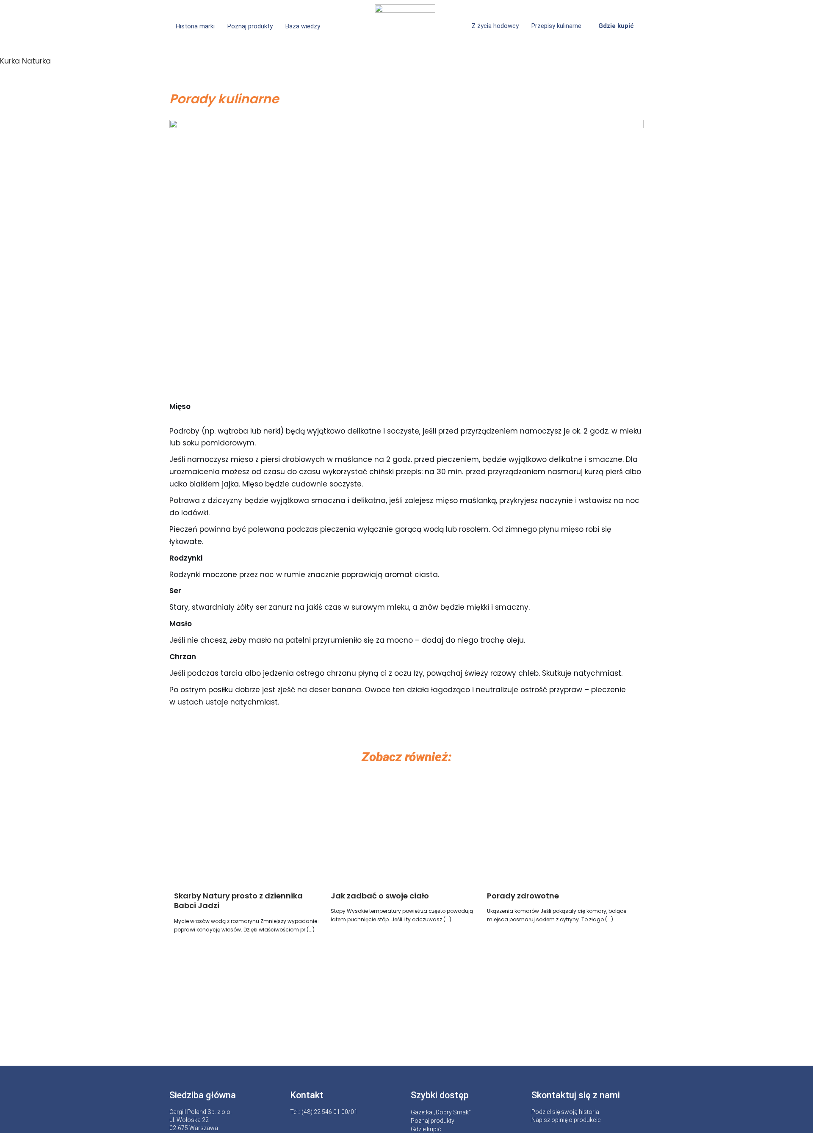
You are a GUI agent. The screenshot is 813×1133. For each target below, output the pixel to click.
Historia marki (195, 26)
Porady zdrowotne (523, 895)
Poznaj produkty (250, 26)
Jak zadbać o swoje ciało (380, 895)
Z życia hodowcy (495, 26)
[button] (305, 26)
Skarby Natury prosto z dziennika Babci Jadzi (238, 900)
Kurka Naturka (25, 61)
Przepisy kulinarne (556, 26)
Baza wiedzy (302, 26)
